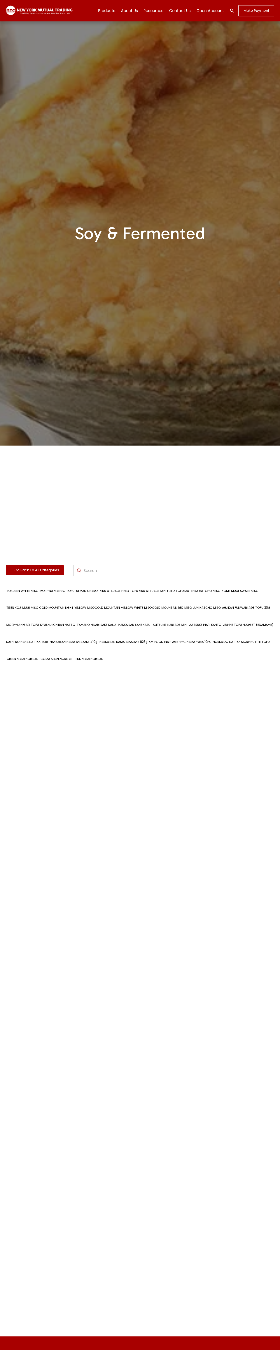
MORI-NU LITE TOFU (255, 642)
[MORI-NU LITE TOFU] (255, 634)
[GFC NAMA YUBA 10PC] (195, 634)
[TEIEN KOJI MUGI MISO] (22, 600)
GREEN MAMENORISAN (22, 659)
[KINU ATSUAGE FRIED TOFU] (118, 583)
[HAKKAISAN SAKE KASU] (134, 617)
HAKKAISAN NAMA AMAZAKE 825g (123, 642)
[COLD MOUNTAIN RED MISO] (172, 600)
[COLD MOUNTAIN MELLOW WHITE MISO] (123, 600)
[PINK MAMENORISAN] (89, 651)
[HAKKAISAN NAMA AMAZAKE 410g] (73, 634)
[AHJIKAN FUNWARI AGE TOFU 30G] (246, 600)
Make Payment (256, 10)
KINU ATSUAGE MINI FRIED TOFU (161, 591)
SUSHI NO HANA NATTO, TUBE (27, 642)
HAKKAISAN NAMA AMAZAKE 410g (73, 642)
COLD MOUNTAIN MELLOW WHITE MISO (123, 607)
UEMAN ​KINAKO (87, 591)
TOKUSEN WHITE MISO (22, 591)
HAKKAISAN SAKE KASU (134, 625)
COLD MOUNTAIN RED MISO (172, 607)
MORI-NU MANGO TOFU (57, 591)
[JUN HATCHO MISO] (207, 600)
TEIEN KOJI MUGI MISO (22, 607)
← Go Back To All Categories (34, 570)
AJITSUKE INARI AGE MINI (170, 625)
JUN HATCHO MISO (207, 607)
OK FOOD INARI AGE (163, 642)
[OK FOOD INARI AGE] (164, 634)
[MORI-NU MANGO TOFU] (57, 583)
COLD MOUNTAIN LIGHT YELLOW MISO (67, 607)
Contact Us (180, 10)
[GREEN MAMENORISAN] (23, 651)
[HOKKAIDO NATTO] (226, 634)
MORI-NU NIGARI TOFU (22, 625)
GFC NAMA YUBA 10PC (195, 642)
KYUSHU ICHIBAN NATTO (57, 625)
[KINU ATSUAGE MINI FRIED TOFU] (161, 583)
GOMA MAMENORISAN (56, 659)
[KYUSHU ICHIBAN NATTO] (58, 617)
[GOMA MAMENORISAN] (57, 651)
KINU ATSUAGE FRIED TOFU (119, 591)
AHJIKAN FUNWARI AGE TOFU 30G (246, 607)
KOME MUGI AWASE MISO (240, 591)
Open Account (210, 10)
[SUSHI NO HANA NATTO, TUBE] (27, 634)
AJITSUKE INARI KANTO (205, 625)
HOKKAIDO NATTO (226, 642)
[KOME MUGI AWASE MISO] (240, 583)
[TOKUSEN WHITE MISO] (22, 583)
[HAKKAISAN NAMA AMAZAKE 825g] (123, 634)
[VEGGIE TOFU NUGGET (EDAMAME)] (247, 617)
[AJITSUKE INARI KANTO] (205, 617)
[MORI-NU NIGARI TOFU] (23, 617)
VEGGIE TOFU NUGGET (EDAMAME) (247, 625)
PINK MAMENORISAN (89, 659)
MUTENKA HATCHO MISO (202, 591)
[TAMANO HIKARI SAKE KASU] (96, 617)
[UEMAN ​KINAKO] (87, 583)
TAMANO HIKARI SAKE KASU (96, 625)
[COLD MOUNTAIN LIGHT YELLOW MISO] (67, 600)
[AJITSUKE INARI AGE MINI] (170, 617)
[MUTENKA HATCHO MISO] (202, 583)
